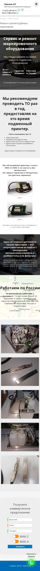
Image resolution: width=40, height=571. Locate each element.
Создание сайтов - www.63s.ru (20, 566)
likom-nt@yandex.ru (10, 13)
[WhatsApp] (18, 10)
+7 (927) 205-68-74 (9, 10)
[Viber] (22, 10)
